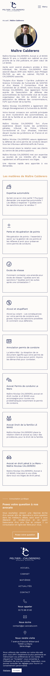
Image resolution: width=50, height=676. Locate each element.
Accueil (5, 20)
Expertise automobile (18, 193)
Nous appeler (25, 606)
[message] (25, 617)
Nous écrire (25, 622)
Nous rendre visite (25, 638)
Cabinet (25, 574)
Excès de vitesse (15, 270)
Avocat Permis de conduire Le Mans (22, 387)
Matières (25, 580)
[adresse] (25, 632)
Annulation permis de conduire (23, 347)
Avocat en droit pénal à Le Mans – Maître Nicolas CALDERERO (25, 464)
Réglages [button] (7, 670)
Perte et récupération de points (23, 231)
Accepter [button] (16, 670)
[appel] (25, 601)
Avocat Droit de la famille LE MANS (22, 426)
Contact (25, 592)
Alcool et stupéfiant (17, 309)
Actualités (25, 586)
